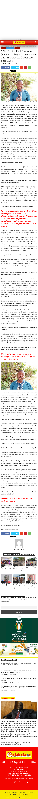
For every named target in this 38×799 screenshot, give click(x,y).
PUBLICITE (30, 792)
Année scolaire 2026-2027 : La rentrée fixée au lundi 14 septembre (31, 567)
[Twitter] (15, 782)
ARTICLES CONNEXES (11, 554)
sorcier (15, 529)
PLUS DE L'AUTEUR (27, 554)
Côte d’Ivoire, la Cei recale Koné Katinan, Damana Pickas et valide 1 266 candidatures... (18, 664)
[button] (35, 42)
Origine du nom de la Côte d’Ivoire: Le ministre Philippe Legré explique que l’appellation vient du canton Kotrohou (19, 586)
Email (2, 605)
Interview (17, 48)
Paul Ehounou (8, 529)
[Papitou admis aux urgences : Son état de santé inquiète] (6, 578)
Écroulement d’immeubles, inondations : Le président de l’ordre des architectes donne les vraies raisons (18, 687)
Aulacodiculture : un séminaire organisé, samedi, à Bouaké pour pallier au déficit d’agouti (19, 671)
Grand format (10, 48)
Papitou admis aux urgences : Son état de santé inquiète (6, 584)
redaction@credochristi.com (24, 779)
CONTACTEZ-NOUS (23, 794)
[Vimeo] (19, 782)
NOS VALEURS (13, 794)
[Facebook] (11, 782)
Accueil (2, 46)
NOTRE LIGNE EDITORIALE (11, 792)
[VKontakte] (23, 782)
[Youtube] (27, 782)
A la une (7, 46)
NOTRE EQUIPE (22, 792)
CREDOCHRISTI (6, 63)
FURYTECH (28, 797)
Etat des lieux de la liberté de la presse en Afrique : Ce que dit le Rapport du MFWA (6, 568)
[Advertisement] (19, 19)
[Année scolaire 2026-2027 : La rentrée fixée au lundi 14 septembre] (31, 561)
